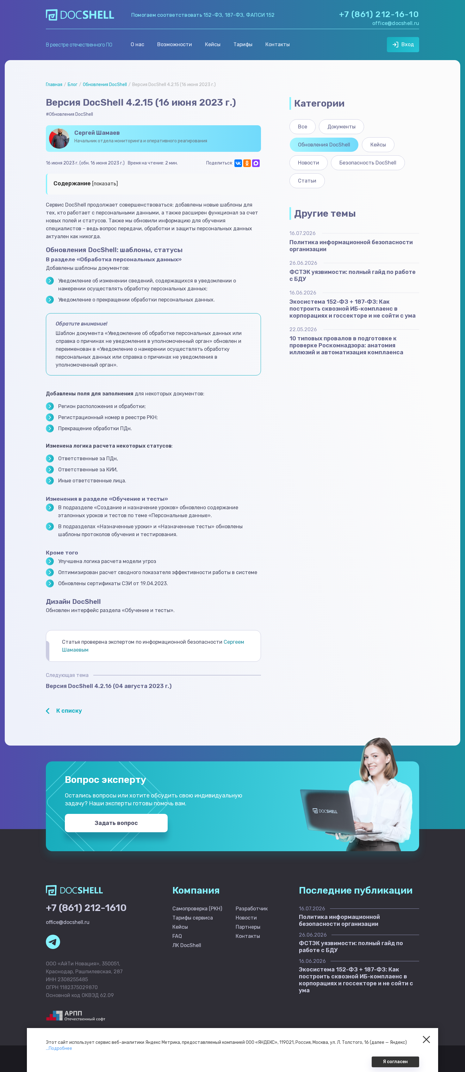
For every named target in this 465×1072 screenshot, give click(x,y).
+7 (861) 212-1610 (86, 908)
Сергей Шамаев (97, 132)
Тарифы (242, 44)
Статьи (307, 181)
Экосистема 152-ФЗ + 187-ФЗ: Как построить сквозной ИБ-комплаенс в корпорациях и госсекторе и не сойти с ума (352, 308)
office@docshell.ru (395, 23)
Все (302, 127)
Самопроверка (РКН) (197, 909)
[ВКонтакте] (238, 163)
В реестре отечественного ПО (79, 45)
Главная (54, 84)
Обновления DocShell (105, 84)
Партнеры (248, 927)
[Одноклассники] (247, 163)
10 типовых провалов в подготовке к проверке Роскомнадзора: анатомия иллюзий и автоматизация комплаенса (346, 345)
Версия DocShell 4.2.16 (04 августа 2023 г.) (109, 686)
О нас (137, 44)
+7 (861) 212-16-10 (379, 14)
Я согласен (395, 1061)
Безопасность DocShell (367, 163)
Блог (73, 84)
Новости (308, 163)
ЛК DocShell (186, 945)
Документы (341, 127)
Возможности (174, 44)
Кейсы (212, 44)
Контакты (277, 44)
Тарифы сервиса (192, 918)
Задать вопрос (116, 823)
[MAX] (256, 163)
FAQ (177, 936)
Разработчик (252, 909)
